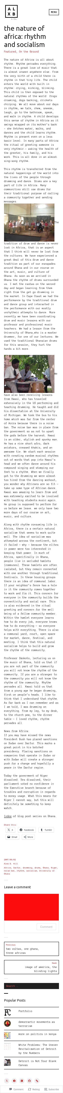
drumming (27, 868)
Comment (46, 926)
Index (8, 816)
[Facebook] (14, 1081)
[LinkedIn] (22, 1081)
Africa (7, 868)
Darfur (16, 868)
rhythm (20, 871)
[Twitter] (6, 1081)
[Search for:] (31, 986)
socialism (31, 871)
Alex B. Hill (11, 863)
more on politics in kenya (37, 1034)
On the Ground (29, 51)
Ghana (46, 868)
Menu (54, 12)
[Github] (29, 1081)
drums (37, 868)
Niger (54, 868)
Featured (10, 51)
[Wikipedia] (37, 1081)
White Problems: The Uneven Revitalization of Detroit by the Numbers (38, 1049)
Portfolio (25, 1011)
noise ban (9, 871)
